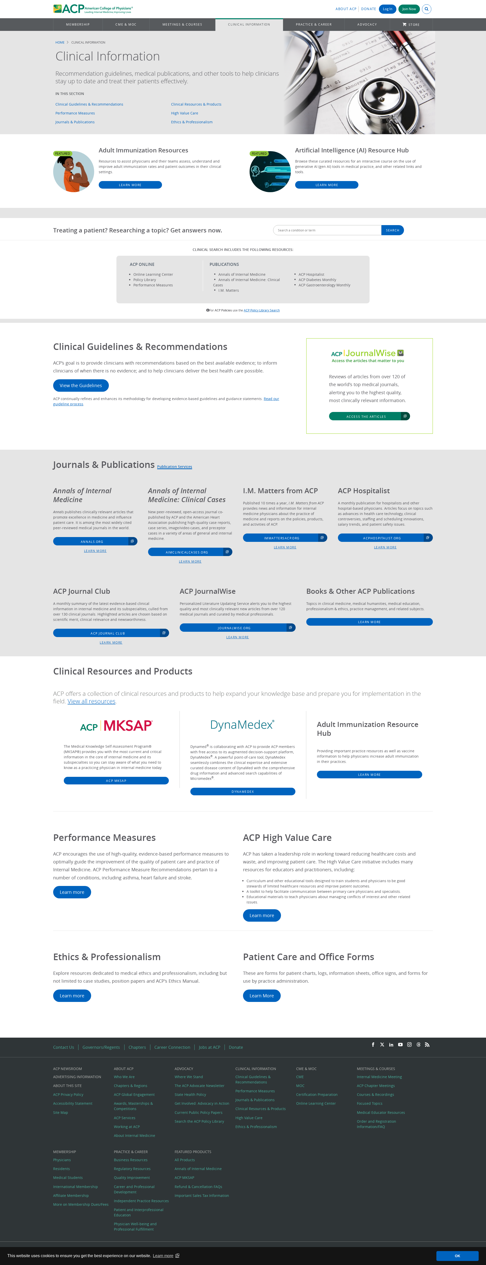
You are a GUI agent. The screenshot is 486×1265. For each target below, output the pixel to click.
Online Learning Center (316, 1103)
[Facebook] (373, 1045)
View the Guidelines (81, 385)
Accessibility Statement (72, 1103)
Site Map (60, 1112)
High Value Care (184, 113)
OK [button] (457, 1256)
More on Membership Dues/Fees (81, 1204)
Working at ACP (127, 1126)
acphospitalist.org (382, 538)
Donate (368, 9)
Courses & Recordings (375, 1094)
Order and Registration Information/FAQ (376, 1124)
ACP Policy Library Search (262, 310)
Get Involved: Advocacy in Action (202, 1103)
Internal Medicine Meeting (379, 1076)
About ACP (346, 9)
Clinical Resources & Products (196, 104)
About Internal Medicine (134, 1135)
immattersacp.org (282, 538)
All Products (185, 1159)
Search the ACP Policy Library (199, 1121)
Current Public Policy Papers (198, 1112)
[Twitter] (382, 1045)
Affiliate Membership (71, 1195)
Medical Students (68, 1177)
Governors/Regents (101, 1047)
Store (414, 25)
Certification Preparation (317, 1094)
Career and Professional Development (134, 1189)
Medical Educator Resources (381, 1112)
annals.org (92, 542)
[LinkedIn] (391, 1045)
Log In (387, 9)
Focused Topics (369, 1103)
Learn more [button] (163, 1256)
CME (300, 1076)
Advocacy (367, 24)
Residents (61, 1168)
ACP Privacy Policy (68, 1094)
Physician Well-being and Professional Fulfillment (135, 1226)
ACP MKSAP (116, 781)
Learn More (130, 185)
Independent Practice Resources (141, 1200)
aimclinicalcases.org (187, 552)
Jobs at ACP (209, 1047)
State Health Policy (190, 1094)
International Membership (75, 1186)
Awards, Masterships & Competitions (133, 1106)
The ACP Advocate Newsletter (200, 1085)
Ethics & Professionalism (192, 122)
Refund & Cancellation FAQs (198, 1186)
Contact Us (63, 1047)
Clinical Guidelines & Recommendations (89, 104)
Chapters (137, 1047)
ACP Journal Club (108, 633)
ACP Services (124, 1117)
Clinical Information (249, 24)
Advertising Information (77, 1076)
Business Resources (131, 1159)
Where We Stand (189, 1076)
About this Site (67, 1085)
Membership (78, 24)
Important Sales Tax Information (202, 1195)
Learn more (95, 551)
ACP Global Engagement (134, 1094)
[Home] (93, 9)
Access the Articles (366, 416)
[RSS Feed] (427, 1045)
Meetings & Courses (182, 24)
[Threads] (418, 1045)
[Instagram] (409, 1045)
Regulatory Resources (132, 1168)
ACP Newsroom (67, 1068)
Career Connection (172, 1047)
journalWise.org (234, 628)
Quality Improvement (132, 1177)
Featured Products (193, 1151)
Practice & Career (314, 24)
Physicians (62, 1159)
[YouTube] (400, 1045)
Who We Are (124, 1076)
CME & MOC (125, 24)
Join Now (409, 9)
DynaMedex (243, 791)
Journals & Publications (75, 122)
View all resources (91, 701)
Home (60, 42)
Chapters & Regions (130, 1085)
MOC (300, 1085)
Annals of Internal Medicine (198, 1168)
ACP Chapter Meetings (376, 1085)
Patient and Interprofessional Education (139, 1212)
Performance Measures (75, 113)
